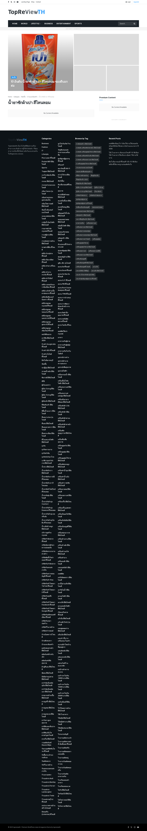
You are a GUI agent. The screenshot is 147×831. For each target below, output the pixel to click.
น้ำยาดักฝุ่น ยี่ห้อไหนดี (47, 496)
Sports (78, 23)
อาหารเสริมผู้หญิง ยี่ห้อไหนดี (64, 346)
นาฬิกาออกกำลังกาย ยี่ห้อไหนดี (47, 461)
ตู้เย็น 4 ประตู (99, 187)
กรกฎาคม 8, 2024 (29, 90)
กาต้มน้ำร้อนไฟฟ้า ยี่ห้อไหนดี (48, 223)
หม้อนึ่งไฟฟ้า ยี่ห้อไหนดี (64, 227)
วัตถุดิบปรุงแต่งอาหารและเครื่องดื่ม (64, 152)
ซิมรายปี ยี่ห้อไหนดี (48, 377)
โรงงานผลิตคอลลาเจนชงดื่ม (64, 752)
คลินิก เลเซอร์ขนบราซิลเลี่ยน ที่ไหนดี (48, 285)
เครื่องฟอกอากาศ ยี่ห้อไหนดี (64, 534)
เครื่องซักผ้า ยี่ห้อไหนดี (63, 413)
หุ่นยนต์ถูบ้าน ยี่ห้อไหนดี (64, 258)
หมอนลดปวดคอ (97, 207)
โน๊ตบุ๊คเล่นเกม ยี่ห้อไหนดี (65, 729)
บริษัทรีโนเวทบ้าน (48, 627)
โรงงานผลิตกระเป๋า (65, 738)
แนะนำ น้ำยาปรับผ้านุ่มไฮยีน (85, 275)
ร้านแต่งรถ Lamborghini (46, 790)
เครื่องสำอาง (62, 557)
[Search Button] (135, 24)
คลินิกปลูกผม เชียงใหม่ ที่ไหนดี (47, 329)
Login (129, 2)
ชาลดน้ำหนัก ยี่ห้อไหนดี (48, 372)
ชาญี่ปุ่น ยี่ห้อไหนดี (48, 368)
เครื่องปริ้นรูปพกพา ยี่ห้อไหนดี (64, 509)
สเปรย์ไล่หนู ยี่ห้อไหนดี (64, 208)
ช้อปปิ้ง (14, 77)
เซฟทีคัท (61, 574)
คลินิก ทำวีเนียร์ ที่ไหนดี (47, 279)
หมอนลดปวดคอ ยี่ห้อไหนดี (63, 220)
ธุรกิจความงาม (47, 449)
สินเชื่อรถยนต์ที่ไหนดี (65, 185)
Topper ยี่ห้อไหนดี (48, 171)
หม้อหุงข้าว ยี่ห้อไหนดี (63, 239)
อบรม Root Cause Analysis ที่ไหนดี (64, 289)
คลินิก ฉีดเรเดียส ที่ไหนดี (47, 261)
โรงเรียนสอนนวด (64, 786)
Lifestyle (35, 23)
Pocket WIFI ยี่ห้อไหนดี (48, 162)
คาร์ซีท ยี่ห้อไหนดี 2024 (48, 339)
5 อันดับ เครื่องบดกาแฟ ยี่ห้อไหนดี (87, 160)
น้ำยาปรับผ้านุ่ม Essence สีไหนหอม (48, 509)
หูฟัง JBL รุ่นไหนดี (64, 263)
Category (16, 97)
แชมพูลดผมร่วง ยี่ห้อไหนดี (63, 629)
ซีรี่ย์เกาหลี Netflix (82, 176)
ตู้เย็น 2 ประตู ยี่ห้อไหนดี (48, 389)
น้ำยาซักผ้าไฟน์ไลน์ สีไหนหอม (49, 490)
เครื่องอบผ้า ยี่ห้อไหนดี (63, 562)
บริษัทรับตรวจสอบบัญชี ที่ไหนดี (48, 574)
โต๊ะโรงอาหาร (63, 714)
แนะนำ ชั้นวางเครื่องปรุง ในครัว (64, 639)
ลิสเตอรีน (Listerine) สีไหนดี (48, 813)
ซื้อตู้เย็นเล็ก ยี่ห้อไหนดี (83, 184)
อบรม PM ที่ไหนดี (64, 284)
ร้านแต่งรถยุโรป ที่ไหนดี (47, 800)
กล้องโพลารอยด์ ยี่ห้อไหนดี (47, 205)
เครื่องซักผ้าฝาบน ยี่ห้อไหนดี (64, 419)
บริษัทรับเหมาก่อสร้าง (46, 622)
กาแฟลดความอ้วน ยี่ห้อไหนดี (48, 242)
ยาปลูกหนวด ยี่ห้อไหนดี (48, 715)
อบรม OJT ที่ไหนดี (64, 280)
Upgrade (136, 2)
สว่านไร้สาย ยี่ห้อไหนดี (64, 176)
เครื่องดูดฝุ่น (96, 239)
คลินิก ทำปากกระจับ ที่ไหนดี (47, 273)
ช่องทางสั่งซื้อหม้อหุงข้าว (84, 172)
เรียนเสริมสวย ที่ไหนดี (63, 613)
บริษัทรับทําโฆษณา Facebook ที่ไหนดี (48, 603)
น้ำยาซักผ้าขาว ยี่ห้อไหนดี (47, 471)
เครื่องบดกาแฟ (81, 251)
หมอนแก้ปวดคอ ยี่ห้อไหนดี (63, 233)
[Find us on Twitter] (11, 2)
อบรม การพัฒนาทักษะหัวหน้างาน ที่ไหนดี (64, 306)
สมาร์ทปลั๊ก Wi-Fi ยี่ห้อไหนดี (64, 169)
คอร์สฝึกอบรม (46, 334)
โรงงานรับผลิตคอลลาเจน (64, 762)
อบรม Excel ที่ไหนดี (65, 270)
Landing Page (25, 2)
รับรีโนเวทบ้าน (47, 765)
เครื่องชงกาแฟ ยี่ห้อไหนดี (64, 388)
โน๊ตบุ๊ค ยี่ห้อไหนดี (64, 718)
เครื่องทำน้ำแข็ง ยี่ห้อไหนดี (63, 478)
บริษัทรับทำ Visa (47, 580)
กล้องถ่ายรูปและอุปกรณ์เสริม (47, 198)
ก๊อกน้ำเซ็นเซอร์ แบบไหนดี (47, 211)
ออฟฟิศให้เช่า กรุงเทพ (63, 332)
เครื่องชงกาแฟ (91, 223)
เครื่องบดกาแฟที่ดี (94, 251)
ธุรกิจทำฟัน (46, 453)
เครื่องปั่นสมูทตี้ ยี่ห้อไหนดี (65, 527)
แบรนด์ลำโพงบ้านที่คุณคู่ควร (64, 645)
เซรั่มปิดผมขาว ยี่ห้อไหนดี (65, 578)
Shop (32, 2)
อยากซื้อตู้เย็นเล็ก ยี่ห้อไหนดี (85, 219)
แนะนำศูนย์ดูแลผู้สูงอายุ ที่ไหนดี (86, 279)
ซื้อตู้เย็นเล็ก (95, 176)
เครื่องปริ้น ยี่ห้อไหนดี (64, 502)
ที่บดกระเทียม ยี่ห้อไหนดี (48, 434)
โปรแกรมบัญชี (63, 734)
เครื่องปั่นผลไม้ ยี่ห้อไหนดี (64, 515)
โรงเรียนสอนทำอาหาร (63, 781)
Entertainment (64, 23)
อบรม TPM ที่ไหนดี (64, 294)
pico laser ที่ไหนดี (48, 158)
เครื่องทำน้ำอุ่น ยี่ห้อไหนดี (64, 471)
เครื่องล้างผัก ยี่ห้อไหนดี (64, 546)
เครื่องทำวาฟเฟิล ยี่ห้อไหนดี (64, 484)
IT (42, 150)
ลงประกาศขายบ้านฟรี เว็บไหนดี (48, 806)
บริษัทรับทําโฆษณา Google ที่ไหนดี (48, 609)
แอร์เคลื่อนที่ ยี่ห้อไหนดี (64, 703)
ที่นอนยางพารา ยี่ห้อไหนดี (49, 428)
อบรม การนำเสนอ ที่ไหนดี (64, 298)
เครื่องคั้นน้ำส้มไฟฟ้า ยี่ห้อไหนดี (63, 382)
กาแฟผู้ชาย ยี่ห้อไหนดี (47, 236)
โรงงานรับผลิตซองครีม (64, 768)
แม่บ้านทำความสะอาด (63, 670)
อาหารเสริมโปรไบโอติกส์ (64, 352)
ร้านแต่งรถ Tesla (48, 795)
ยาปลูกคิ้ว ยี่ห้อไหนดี (48, 702)
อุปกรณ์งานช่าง (63, 357)
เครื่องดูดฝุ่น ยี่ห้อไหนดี (63, 453)
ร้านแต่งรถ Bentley (48, 782)
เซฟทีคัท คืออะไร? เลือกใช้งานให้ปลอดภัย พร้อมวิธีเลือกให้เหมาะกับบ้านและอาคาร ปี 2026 (124, 146)
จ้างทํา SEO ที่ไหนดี (48, 350)
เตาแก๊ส (95, 267)
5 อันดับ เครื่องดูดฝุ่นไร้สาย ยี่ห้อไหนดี (88, 152)
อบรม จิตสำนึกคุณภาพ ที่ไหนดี (63, 313)
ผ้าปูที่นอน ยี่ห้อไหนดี (48, 668)
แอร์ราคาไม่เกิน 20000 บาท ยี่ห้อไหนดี (63, 695)
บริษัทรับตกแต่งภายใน (47, 568)
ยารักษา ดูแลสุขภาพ (46, 721)
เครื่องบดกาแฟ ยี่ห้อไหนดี (64, 496)
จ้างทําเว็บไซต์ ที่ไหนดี (47, 355)
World (24, 23)
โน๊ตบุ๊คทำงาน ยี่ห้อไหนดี (64, 723)
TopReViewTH (17, 90)
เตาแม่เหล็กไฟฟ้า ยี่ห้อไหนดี (64, 607)
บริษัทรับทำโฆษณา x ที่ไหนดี (48, 591)
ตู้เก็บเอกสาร (46, 385)
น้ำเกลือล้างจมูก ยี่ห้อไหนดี (47, 527)
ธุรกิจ (43, 446)
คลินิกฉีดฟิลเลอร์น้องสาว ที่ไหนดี (48, 298)
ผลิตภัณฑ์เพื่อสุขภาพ (46, 661)
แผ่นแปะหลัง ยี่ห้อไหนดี (64, 658)
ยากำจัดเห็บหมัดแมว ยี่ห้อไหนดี (47, 690)
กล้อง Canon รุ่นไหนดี (47, 192)
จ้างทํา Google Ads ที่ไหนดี (49, 345)
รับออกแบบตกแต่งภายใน (48, 769)
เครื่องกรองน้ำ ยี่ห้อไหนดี (64, 375)
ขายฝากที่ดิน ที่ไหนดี (48, 248)
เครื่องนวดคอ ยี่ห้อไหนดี (64, 490)
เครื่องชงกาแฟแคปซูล (83, 231)
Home (14, 23)
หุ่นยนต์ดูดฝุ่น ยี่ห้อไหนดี (64, 251)
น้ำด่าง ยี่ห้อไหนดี (48, 467)
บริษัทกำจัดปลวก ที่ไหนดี (47, 540)
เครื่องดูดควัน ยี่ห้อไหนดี (64, 446)
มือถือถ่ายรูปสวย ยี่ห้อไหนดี (47, 678)
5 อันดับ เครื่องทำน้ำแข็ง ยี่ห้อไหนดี (87, 156)
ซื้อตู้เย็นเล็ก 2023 (82, 179)
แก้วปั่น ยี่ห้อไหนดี (64, 618)
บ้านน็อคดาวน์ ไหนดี (48, 635)
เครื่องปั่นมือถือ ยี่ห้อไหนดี (64, 521)
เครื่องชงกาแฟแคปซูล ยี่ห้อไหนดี (64, 394)
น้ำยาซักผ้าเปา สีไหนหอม (46, 97)
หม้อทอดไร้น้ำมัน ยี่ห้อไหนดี (64, 214)
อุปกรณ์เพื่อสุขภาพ (64, 367)
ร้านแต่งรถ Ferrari (48, 786)
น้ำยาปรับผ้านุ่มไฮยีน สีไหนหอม (48, 521)
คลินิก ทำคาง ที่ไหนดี (48, 267)
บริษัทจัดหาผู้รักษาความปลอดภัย (48, 546)
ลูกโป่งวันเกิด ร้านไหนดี (64, 144)
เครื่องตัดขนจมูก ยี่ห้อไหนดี (63, 465)
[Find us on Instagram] (14, 2)
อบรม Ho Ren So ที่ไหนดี (64, 275)
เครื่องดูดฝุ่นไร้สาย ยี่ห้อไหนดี (64, 459)
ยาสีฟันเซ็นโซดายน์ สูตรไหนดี (47, 734)
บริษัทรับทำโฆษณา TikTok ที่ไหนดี (48, 584)
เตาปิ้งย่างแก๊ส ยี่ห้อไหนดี (64, 585)
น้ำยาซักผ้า (98, 191)
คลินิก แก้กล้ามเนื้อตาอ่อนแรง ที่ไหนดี (48, 292)
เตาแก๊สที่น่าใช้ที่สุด (82, 271)
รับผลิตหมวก (46, 761)
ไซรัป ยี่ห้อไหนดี (63, 790)
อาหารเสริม (80, 223)
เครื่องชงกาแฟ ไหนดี (83, 239)
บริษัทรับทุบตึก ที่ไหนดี (47, 597)
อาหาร (60, 337)
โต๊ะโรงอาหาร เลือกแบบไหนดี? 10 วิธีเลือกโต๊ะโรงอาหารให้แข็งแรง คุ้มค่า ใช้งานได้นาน (124, 155)
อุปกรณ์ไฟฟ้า (62, 371)
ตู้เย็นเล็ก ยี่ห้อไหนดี (48, 401)
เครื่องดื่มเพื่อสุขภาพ (62, 440)
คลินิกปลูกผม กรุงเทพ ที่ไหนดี (47, 304)
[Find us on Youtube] (17, 2)
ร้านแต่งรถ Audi (47, 778)
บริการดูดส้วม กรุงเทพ (46, 533)
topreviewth (17, 827)
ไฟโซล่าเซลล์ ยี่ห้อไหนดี (64, 801)
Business (48, 23)
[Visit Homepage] (26, 12)
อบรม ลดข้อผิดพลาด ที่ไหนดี (63, 320)
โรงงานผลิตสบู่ (63, 758)
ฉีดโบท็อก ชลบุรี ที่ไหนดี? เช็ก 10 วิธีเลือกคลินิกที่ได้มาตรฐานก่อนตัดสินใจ (123, 163)
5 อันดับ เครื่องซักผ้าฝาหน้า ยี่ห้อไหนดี (88, 148)
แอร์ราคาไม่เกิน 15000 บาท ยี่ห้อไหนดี (63, 687)
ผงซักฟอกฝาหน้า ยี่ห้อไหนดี (47, 649)
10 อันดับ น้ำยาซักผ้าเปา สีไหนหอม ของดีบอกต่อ (39, 84)
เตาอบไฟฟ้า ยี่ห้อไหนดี (64, 597)
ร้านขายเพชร (46, 775)
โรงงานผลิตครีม (63, 748)
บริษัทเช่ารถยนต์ (47, 631)
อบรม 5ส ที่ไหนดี (63, 267)
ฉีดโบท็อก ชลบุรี (47, 360)
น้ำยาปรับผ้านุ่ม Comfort (47, 502)
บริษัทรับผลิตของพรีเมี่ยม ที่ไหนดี (48, 616)
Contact (38, 2)
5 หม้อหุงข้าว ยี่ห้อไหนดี (83, 144)
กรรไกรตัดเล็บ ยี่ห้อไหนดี (48, 176)
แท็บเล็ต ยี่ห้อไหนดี (64, 634)
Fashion (45, 147)
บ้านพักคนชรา (47, 641)
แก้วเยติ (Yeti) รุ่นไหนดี (64, 623)
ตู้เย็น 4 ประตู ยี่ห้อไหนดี (48, 396)
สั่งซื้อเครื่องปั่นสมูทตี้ (82, 207)
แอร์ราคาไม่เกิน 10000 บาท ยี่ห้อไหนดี (63, 678)
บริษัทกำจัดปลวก (81, 195)
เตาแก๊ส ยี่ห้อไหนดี (64, 602)
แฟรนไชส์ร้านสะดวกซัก (63, 664)
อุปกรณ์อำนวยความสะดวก (63, 362)
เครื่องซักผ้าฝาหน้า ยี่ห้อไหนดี (64, 425)
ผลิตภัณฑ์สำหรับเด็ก (48, 655)
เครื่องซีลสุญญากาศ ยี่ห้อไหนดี (65, 433)
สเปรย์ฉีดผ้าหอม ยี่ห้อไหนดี (63, 195)
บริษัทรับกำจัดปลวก (48, 564)
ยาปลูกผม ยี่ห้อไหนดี (48, 709)
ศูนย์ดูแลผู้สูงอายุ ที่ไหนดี (64, 159)
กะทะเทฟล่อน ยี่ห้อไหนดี (48, 217)
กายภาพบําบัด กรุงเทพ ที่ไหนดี (47, 229)
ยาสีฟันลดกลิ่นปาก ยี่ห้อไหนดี (48, 727)
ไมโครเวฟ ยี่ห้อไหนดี (64, 807)
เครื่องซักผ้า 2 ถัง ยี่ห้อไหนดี (63, 407)
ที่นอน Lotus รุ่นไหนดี (47, 418)
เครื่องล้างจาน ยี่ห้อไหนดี (64, 540)
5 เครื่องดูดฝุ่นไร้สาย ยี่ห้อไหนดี (86, 164)
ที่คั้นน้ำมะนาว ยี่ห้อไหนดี (48, 412)
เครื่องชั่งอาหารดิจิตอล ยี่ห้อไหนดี (64, 400)
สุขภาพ (60, 191)
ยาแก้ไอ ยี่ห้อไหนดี (48, 739)
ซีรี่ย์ (43, 381)
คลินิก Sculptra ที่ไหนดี (47, 254)
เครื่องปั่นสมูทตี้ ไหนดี (83, 267)
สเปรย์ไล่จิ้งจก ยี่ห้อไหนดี (64, 202)
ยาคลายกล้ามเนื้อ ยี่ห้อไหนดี (48, 696)
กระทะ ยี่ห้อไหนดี (48, 181)
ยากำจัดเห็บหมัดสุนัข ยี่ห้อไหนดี (47, 684)
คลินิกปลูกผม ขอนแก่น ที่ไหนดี (47, 310)
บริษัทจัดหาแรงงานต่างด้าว (48, 552)
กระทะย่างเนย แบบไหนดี (48, 186)
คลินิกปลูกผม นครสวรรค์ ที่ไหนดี (48, 317)
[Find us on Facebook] (8, 2)
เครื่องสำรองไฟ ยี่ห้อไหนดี (63, 552)
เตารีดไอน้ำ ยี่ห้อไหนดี (63, 591)
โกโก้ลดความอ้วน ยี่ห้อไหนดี (64, 709)
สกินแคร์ (61, 165)
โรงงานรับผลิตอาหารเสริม (63, 775)
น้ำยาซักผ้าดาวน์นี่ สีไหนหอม (48, 478)
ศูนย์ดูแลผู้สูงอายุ (81, 199)
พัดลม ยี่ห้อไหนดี (47, 673)
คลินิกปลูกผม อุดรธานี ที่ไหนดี (47, 323)
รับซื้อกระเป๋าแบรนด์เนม (47, 756)
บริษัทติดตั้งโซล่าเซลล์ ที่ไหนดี (48, 558)
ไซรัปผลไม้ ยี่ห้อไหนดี (65, 795)
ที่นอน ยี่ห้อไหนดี (47, 423)
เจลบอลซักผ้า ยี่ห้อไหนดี (64, 568)
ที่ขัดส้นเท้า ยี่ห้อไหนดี (47, 406)
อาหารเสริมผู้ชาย (64, 341)
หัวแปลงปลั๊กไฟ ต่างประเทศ (65, 245)
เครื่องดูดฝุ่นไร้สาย (82, 243)
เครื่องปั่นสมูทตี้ (81, 259)
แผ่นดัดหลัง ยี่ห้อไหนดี (63, 652)
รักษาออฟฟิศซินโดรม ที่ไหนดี (48, 750)
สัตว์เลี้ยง (61, 181)
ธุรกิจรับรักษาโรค (48, 457)
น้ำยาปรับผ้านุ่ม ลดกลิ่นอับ (48, 515)
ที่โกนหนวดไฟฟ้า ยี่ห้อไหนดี (48, 440)
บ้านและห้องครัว (32, 97)
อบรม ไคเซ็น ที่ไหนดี (64, 326)
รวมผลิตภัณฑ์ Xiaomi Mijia (46, 743)
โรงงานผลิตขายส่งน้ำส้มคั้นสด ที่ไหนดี (65, 742)
